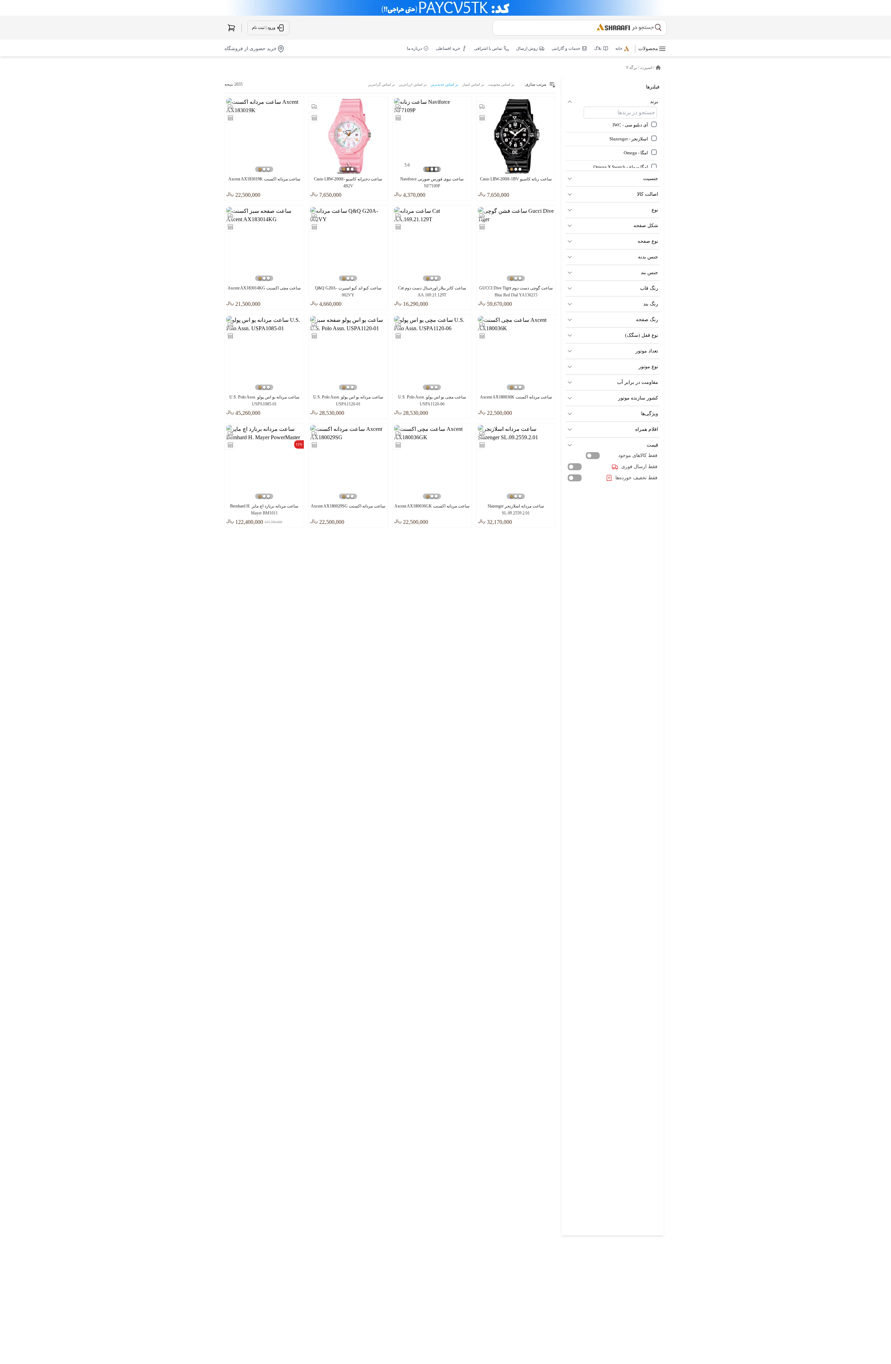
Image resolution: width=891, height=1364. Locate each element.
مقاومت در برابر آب (637, 382)
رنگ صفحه (647, 319)
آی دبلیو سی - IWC (630, 125)
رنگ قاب (649, 288)
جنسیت (650, 178)
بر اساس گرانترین (381, 84)
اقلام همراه (646, 429)
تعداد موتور (647, 351)
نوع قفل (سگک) (641, 335)
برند (654, 101)
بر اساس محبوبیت (501, 84)
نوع (655, 209)
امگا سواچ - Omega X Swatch (620, 167)
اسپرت (646, 67)
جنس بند (649, 272)
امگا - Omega (636, 152)
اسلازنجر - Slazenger (628, 139)
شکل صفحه (645, 225)
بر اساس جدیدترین (444, 84)
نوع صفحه (648, 241)
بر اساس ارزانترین (413, 84)
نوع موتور (648, 366)
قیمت (652, 445)
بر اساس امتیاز (473, 84)
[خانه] (658, 67)
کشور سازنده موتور (638, 398)
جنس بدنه (648, 256)
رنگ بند (650, 304)
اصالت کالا (647, 194)
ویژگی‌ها (649, 413)
